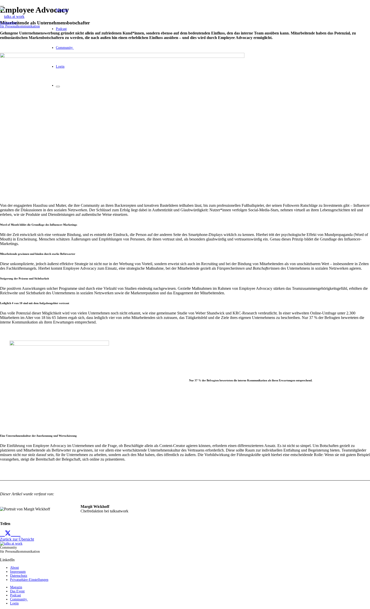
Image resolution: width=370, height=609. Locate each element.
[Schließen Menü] (58, 86)
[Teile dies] (2, 533)
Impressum (18, 572)
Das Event (17, 591)
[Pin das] (18, 533)
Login (14, 603)
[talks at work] (12, 16)
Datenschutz (18, 576)
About (14, 568)
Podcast (15, 595)
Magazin (16, 587)
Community (19, 599)
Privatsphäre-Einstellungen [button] (29, 580)
